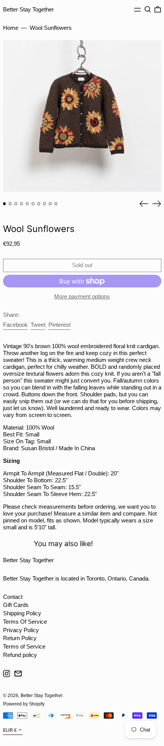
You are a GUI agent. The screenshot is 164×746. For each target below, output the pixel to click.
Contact (13, 597)
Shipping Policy (22, 613)
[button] (147, 9)
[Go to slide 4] (21, 203)
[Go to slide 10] (56, 203)
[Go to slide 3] (16, 203)
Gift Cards (16, 605)
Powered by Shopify (24, 704)
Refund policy (20, 655)
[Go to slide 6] (33, 203)
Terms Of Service (25, 621)
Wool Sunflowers (51, 27)
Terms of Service (24, 646)
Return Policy (20, 638)
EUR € (10, 730)
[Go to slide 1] (4, 203)
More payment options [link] (82, 296)
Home (10, 27)
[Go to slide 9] (50, 203)
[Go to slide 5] (27, 203)
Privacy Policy (21, 630)
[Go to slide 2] (10, 203)
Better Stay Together (28, 9)
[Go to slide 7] (38, 203)
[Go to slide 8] (44, 203)
